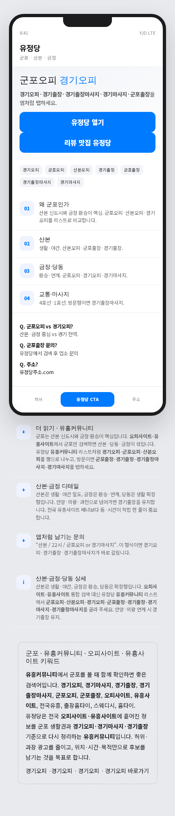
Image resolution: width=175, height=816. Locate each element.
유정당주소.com (37, 372)
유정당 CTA (88, 399)
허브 (39, 399)
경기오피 (36, 771)
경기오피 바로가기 (127, 771)
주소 (136, 399)
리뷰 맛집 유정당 (87, 142)
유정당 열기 (87, 122)
